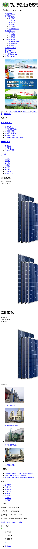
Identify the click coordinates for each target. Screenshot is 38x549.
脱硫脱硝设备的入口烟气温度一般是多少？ (20, 473)
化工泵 (7, 169)
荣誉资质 (12, 22)
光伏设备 (8, 148)
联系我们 (10, 56)
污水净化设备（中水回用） (14, 137)
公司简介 (12, 18)
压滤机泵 (8, 171)
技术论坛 (10, 50)
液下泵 (7, 163)
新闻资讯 (10, 31)
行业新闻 (12, 35)
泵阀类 (11, 46)
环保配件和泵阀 (10, 133)
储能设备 (8, 146)
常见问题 (12, 37)
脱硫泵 (7, 165)
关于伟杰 (10, 16)
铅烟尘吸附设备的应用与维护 (15, 475)
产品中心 (10, 39)
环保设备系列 (14, 41)
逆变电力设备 (10, 150)
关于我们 (8, 485)
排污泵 (7, 167)
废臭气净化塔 (10, 127)
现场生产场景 (14, 29)
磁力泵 (7, 159)
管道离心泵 (9, 173)
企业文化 (12, 20)
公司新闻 (12, 33)
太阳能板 (7, 114)
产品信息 (17, 112)
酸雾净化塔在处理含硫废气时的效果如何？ (20, 478)
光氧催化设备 (10, 131)
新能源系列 (13, 43)
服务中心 (12, 24)
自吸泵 (7, 161)
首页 (11, 112)
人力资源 (12, 26)
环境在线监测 (10, 135)
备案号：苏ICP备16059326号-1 (11, 522)
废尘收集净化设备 (11, 129)
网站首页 (10, 14)
